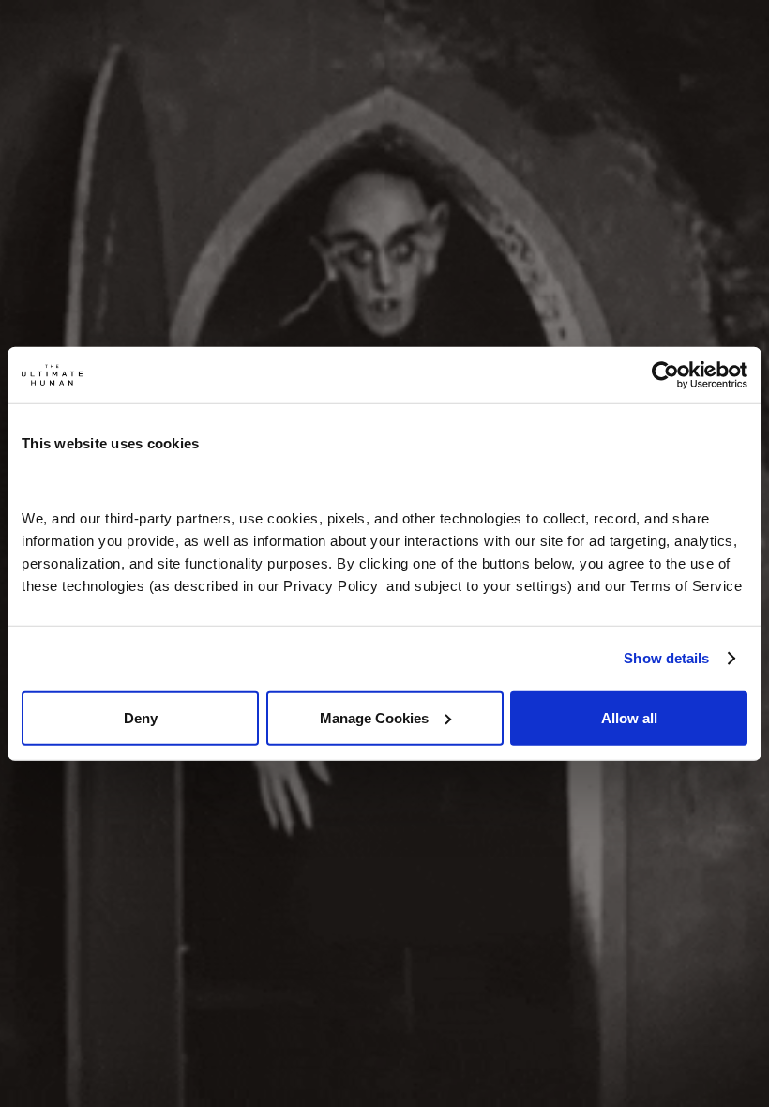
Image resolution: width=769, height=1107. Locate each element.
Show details (666, 658)
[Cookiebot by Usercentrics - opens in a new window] (665, 375)
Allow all (629, 717)
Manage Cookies (374, 717)
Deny (141, 717)
